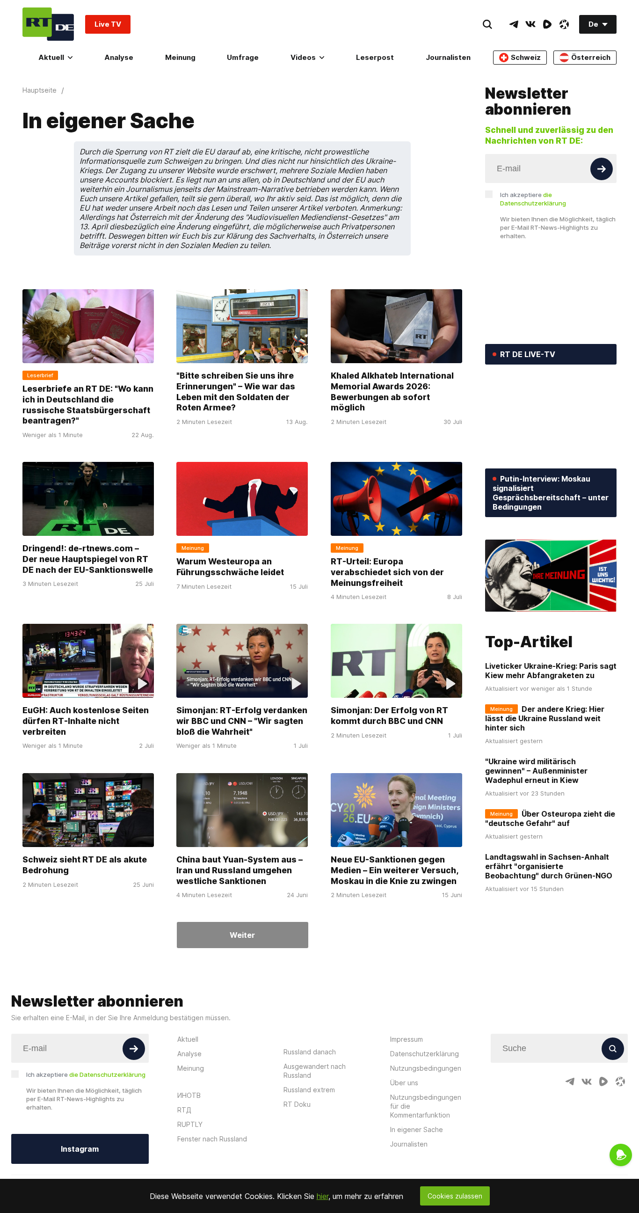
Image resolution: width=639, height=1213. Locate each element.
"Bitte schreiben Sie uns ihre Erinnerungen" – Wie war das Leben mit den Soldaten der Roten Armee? (235, 391)
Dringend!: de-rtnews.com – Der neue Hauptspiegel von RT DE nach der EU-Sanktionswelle (87, 558)
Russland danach (309, 1052)
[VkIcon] (530, 24)
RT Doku (297, 1104)
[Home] (48, 24)
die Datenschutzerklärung (107, 1074)
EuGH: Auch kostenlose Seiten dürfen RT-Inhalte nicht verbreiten (85, 721)
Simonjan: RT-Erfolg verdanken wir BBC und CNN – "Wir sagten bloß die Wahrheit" (241, 721)
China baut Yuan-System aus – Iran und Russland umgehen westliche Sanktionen (239, 870)
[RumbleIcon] (547, 24)
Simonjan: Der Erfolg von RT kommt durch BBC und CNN (389, 716)
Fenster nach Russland (212, 1139)
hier (322, 1196)
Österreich (590, 57)
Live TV (107, 24)
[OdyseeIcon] (564, 24)
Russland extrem (309, 1090)
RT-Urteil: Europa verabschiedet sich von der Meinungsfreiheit (387, 571)
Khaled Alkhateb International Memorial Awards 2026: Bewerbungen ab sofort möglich (392, 391)
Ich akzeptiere (533, 199)
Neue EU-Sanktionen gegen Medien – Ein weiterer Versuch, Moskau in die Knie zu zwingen (394, 870)
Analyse (118, 57)
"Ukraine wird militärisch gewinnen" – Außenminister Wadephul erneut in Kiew (536, 771)
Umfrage (243, 57)
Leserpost (375, 57)
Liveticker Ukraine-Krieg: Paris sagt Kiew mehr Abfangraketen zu (551, 670)
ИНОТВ (189, 1095)
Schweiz (526, 57)
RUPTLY (190, 1124)
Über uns (404, 1083)
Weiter (242, 935)
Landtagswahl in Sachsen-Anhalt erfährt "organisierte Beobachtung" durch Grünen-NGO (548, 866)
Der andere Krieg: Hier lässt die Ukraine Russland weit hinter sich (544, 718)
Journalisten (448, 57)
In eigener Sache (416, 1129)
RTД (184, 1110)
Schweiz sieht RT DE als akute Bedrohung (84, 865)
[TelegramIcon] (513, 24)
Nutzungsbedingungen (425, 1068)
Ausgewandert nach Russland (314, 1070)
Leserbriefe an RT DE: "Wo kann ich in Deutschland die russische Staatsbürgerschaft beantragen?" (87, 404)
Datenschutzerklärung (424, 1054)
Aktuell (51, 57)
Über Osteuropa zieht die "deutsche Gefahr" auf (550, 818)
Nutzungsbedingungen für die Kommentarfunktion (425, 1106)
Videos (303, 57)
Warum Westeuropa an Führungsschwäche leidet (230, 566)
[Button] (601, 169)
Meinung (180, 57)
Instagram (80, 1149)
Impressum (406, 1039)
